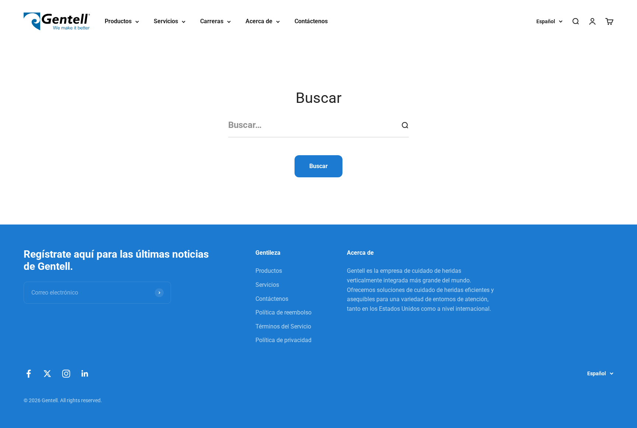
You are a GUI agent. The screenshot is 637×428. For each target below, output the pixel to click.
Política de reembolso (283, 312)
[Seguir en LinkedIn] (85, 374)
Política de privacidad (283, 340)
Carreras (211, 21)
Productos (118, 21)
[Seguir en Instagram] (66, 374)
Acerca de (259, 21)
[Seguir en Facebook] (29, 374)
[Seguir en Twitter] (47, 374)
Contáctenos (311, 21)
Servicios (166, 21)
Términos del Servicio (283, 326)
